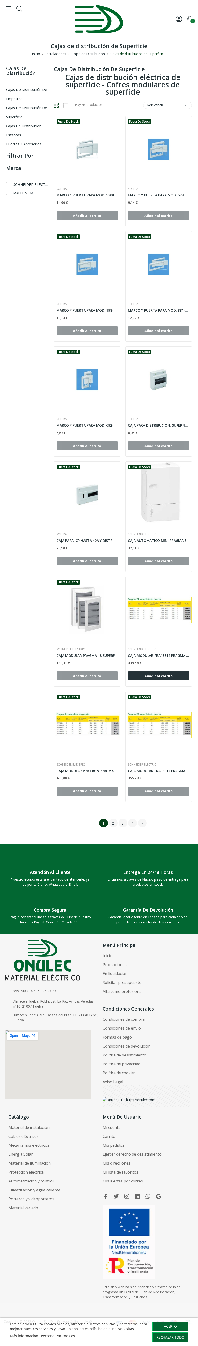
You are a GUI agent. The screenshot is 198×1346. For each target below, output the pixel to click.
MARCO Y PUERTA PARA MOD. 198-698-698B (87, 310)
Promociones (115, 964)
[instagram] (127, 1197)
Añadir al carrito (158, 676)
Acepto (170, 1326)
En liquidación (115, 973)
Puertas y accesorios (24, 143)
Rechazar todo (170, 1337)
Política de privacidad (121, 1064)
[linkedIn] (137, 1197)
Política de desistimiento (124, 1055)
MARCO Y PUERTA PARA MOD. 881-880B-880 (158, 310)
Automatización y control (31, 1181)
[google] (159, 1197)
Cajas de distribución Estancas (23, 130)
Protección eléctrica (26, 1172)
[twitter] (116, 1197)
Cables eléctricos (23, 1136)
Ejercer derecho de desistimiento (132, 1154)
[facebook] (105, 1197)
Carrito (109, 1136)
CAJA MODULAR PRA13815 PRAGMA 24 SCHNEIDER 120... (87, 770)
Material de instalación (29, 1127)
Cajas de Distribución (20, 71)
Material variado (23, 1208)
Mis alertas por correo (123, 1181)
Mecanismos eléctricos (28, 1145)
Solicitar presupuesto (122, 982)
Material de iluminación (29, 1163)
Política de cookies (119, 1073)
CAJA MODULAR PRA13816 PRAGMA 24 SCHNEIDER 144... (158, 655)
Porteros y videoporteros (31, 1199)
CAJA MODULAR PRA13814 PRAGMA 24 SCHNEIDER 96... (158, 770)
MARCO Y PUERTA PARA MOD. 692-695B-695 (87, 425)
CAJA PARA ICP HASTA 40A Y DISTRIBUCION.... (87, 540)
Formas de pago (117, 1037)
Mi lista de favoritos (120, 1172)
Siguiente (142, 823)
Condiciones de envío (122, 1028)
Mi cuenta (111, 1127)
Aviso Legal (113, 1082)
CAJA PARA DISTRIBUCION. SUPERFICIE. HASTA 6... (158, 425)
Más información (24, 1335)
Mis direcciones (116, 1163)
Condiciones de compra (124, 1019)
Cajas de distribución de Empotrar (26, 94)
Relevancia (167, 105)
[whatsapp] (148, 1197)
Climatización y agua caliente (34, 1190)
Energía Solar (20, 1154)
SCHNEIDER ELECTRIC (31, 184)
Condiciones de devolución (126, 1046)
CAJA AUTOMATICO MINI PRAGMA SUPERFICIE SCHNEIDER (158, 540)
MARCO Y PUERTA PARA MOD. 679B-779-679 (158, 195)
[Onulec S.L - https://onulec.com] (129, 1099)
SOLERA (23, 192)
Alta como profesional (122, 991)
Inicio (107, 955)
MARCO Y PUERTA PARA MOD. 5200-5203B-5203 (87, 195)
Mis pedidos (113, 1145)
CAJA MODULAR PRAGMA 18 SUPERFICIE (87, 655)
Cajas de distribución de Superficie (26, 112)
